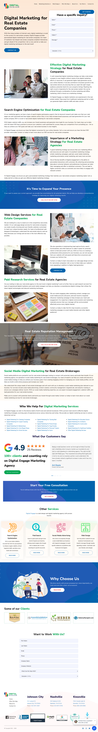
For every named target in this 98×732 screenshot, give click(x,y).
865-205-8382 (81, 706)
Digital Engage (30, 513)
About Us (12, 703)
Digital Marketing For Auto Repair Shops (18, 428)
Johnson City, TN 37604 (33, 703)
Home (11, 699)
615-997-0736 (58, 706)
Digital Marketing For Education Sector (79, 419)
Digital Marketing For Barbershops (16, 426)
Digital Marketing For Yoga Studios (47, 426)
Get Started (86, 12)
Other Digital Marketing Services (77, 430)
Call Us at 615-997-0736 (49, 200)
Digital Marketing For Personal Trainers (48, 428)
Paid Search (37, 535)
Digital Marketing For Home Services (17, 430)
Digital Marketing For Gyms (45, 430)
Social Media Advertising (61, 535)
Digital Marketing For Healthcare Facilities (79, 428)
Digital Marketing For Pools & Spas (47, 424)
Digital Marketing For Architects (77, 422)
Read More (12, 555)
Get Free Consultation (12, 472)
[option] (72, 454)
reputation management (24, 338)
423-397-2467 (35, 706)
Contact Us (12, 50)
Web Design (85, 535)
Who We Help (13, 701)
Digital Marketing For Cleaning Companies (18, 419)
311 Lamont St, (31, 701)
